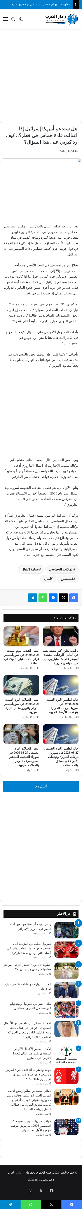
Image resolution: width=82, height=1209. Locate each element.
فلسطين (67, 579)
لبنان (47, 579)
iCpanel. (33, 1179)
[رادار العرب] (61, 19)
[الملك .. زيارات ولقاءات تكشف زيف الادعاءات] (66, 990)
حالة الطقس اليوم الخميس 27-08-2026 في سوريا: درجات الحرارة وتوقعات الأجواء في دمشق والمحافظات (61, 757)
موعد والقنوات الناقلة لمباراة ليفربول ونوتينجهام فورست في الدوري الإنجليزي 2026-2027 (27, 1074)
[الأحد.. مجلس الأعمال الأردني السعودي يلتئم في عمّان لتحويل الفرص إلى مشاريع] (66, 1055)
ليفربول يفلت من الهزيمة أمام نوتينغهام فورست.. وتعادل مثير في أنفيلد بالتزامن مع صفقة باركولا (29, 948)
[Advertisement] (41, 74)
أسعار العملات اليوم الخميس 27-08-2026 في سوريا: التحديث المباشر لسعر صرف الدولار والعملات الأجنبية (24, 757)
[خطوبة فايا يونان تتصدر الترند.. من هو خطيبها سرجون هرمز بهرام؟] (66, 971)
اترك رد (41, 786)
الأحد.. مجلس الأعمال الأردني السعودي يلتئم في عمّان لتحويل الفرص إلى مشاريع (31, 1053)
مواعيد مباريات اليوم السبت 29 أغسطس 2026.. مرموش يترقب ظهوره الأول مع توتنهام (31, 1125)
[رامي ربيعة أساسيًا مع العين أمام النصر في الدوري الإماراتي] (66, 930)
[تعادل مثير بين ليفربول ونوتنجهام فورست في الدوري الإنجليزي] (66, 1009)
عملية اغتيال (30, 569)
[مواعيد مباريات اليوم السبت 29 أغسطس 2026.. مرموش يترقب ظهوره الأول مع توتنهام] (66, 1127)
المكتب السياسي (61, 569)
